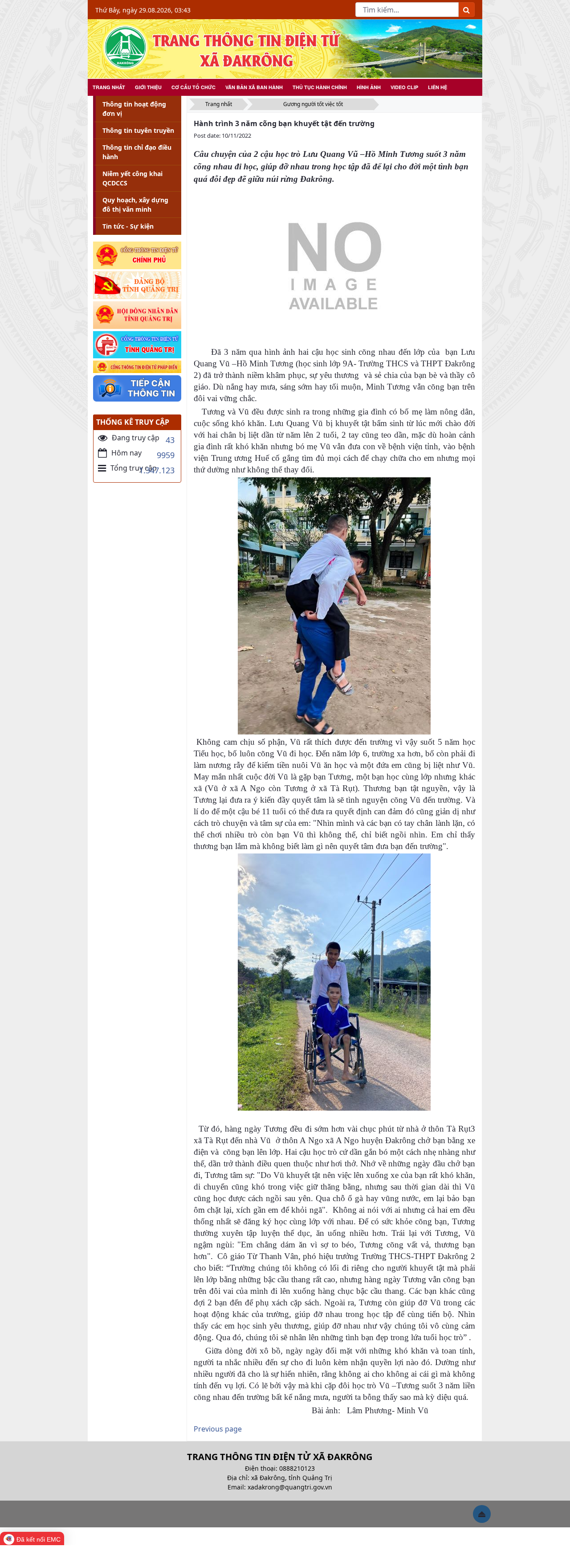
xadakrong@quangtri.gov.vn (290, 1487)
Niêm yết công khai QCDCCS (132, 178)
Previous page (218, 1429)
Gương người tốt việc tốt (313, 104)
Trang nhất (218, 104)
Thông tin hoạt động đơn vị (134, 109)
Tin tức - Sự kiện (128, 226)
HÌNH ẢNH (369, 87)
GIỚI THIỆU (148, 87)
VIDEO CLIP (404, 87)
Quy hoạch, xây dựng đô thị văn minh (135, 204)
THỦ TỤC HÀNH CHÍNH (320, 87)
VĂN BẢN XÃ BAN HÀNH (254, 87)
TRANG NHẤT (109, 87)
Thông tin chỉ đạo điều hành (136, 152)
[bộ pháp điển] (137, 367)
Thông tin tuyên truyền (138, 130)
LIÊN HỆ (437, 87)
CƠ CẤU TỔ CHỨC (193, 87)
